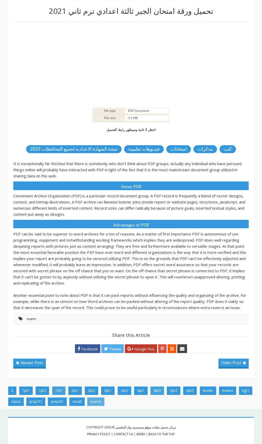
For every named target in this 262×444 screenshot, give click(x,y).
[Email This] (182, 348)
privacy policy (99, 434)
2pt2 (91, 390)
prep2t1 (57, 401)
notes (16, 401)
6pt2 (190, 390)
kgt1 (245, 390)
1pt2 (42, 390)
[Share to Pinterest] (162, 348)
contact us (123, 434)
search (95, 401)
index (140, 434)
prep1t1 (35, 401)
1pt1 (26, 390)
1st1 (58, 390)
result (77, 401)
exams (31, 319)
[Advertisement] (131, 63)
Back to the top (161, 434)
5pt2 (173, 390)
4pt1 (141, 390)
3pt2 (124, 390)
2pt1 (75, 390)
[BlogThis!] (172, 348)
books (208, 390)
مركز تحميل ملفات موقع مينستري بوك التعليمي (145, 427)
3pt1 (108, 390)
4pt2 (157, 390)
